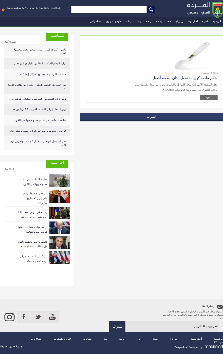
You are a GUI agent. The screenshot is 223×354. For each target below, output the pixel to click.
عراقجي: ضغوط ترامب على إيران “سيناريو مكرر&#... (37, 130)
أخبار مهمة (193, 21)
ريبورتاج (179, 21)
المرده (205, 21)
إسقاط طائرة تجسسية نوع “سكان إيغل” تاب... (41, 74)
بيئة (139, 21)
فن (139, 338)
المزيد (209, 97)
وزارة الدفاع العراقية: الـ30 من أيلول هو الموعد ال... (39, 63)
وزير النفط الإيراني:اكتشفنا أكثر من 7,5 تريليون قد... (38, 109)
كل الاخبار (9, 168)
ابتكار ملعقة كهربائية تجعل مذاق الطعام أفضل (185, 78)
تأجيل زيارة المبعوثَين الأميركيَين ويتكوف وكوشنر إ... (38, 98)
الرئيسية (217, 21)
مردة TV (218, 342)
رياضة (148, 21)
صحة (168, 21)
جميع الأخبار (10, 41)
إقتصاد (159, 21)
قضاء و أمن (95, 21)
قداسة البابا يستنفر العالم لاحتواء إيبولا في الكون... (39, 120)
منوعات (130, 21)
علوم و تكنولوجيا (113, 21)
